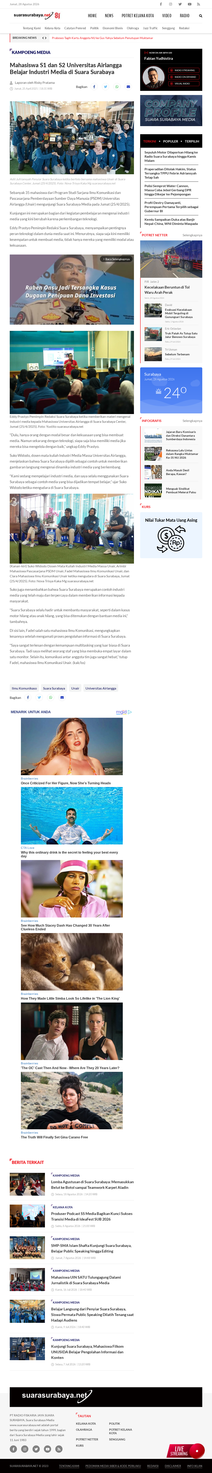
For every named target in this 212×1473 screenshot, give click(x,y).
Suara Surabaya (54, 688)
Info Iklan (194, 1466)
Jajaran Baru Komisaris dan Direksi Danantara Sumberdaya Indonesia (181, 435)
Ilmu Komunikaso (24, 688)
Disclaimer (173, 1466)
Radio (185, 15)
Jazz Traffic (150, 28)
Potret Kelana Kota (138, 15)
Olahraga (133, 28)
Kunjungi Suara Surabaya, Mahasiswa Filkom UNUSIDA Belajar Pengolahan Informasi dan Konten (87, 1352)
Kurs (80, 1445)
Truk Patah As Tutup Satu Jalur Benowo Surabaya (181, 335)
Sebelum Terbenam (177, 354)
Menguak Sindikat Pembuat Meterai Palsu (181, 490)
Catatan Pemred (75, 28)
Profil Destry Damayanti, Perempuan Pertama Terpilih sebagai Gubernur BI (171, 207)
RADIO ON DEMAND (185, 77)
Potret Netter (87, 1439)
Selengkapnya (192, 235)
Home (92, 15)
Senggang (168, 28)
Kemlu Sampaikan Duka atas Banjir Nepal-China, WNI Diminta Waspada (171, 221)
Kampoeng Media (31, 52)
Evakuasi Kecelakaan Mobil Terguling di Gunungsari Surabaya (179, 313)
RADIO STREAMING (185, 70)
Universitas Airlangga (101, 688)
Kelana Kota (52, 28)
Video (167, 15)
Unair (75, 688)
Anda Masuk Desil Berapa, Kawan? (177, 472)
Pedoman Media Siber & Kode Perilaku (113, 1466)
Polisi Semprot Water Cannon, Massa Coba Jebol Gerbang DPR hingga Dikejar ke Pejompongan (168, 190)
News (109, 15)
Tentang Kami (32, 28)
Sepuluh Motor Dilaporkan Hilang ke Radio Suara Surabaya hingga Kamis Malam (171, 156)
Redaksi (184, 28)
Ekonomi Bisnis (113, 28)
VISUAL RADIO (182, 83)
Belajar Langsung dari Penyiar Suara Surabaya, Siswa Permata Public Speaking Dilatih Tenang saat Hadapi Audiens (92, 1314)
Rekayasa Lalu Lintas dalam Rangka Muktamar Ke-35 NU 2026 (182, 453)
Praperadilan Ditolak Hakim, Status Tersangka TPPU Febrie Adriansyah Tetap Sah (170, 173)
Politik (94, 28)
